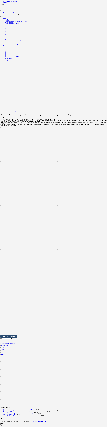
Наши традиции (8, 66)
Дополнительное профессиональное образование (14, 51)
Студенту (4, 57)
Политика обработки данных (28, 417)
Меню (2, 16)
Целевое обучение (8, 53)
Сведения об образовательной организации (11, 25)
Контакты (7, 24)
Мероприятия (9, 65)
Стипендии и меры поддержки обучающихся (13, 35)
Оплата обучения (8, 88)
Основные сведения (9, 28)
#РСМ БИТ (9, 83)
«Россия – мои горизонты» (12, 69)
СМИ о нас (7, 20)
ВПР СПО (9, 75)
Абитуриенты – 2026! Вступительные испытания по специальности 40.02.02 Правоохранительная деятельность (24, 411)
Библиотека (7, 90)
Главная (4, 18)
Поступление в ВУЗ (8, 95)
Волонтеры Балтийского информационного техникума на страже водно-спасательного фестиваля (21, 415)
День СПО (9, 82)
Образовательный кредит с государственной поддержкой (16, 89)
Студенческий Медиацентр (12, 85)
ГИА (6, 93)
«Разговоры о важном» (11, 68)
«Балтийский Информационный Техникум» (8, 12)
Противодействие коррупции (10, 110)
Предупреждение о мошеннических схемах (15, 63)
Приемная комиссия (9, 46)
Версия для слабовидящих (9, 336)
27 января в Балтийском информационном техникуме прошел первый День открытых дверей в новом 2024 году (21, 334)
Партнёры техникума (9, 97)
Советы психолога (10, 61)
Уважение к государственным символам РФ (15, 67)
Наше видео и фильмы (9, 55)
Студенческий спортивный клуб (13, 86)
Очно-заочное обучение (11, 74)
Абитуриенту (5, 45)
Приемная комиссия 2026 (5, 6)
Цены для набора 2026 (9, 48)
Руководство (7, 32)
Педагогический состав (9, 33)
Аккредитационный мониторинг (11, 27)
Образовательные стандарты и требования (13, 41)
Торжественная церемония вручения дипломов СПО (17, 71)
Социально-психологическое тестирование (15, 62)
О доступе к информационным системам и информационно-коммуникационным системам (22, 43)
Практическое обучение (11, 76)
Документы (7, 30)
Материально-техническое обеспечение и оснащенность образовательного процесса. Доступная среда (24, 34)
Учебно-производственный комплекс (12, 23)
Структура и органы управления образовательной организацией (17, 29)
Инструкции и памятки (11, 59)
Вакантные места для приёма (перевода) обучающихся (15, 38)
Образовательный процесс (10, 72)
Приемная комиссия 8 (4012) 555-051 (10, 1)
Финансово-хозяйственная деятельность (12, 37)
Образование (7, 31)
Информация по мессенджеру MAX (12, 56)
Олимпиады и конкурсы (11, 78)
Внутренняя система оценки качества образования (14, 42)
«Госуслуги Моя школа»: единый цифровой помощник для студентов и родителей (18, 412)
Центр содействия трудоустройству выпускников (14, 94)
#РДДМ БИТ (9, 84)
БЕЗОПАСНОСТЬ (8, 58)
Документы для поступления (10, 47)
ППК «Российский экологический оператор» (15, 70)
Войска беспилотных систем (10, 26)
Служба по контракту (9, 96)
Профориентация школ (9, 52)
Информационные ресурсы (12, 77)
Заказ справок (5, 112)
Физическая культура (11, 79)
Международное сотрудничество (11, 39)
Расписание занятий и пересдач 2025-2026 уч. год (16, 73)
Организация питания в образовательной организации (15, 40)
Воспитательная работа (11, 64)
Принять (2, 423)
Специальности (8, 50)
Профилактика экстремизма (12, 60)
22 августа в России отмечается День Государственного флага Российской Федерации (19, 409)
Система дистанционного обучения (7, 356)
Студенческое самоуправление (10, 80)
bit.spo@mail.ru (5, 2)
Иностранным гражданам (10, 54)
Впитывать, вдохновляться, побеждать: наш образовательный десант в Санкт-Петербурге (20, 413)
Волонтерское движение (11, 87)
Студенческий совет (11, 81)
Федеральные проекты (9, 22)
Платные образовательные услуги (11, 36)
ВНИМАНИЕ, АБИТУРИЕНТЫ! (9, 414)
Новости (6, 19)
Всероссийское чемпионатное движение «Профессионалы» (16, 21)
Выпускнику (5, 92)
